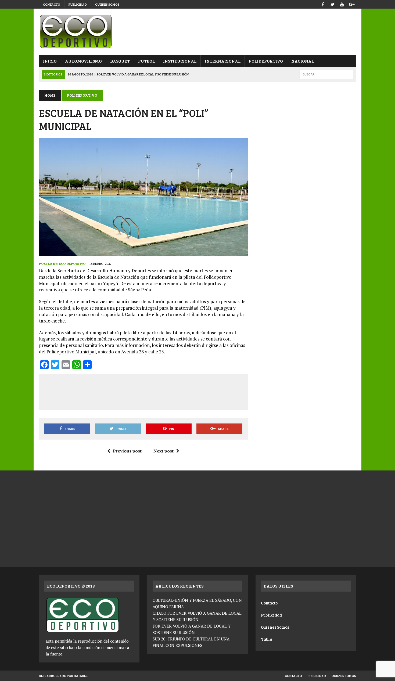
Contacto (51, 4)
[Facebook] (322, 3)
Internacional (222, 61)
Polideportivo (266, 61)
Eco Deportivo (72, 264)
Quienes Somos (107, 4)
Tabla (266, 639)
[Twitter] (332, 3)
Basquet (120, 61)
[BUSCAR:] (326, 74)
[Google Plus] (351, 3)
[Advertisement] (143, 391)
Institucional (179, 61)
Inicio (50, 61)
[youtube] (342, 3)
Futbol (146, 61)
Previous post (127, 451)
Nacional (302, 61)
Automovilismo (83, 61)
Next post (163, 451)
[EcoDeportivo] (197, 31)
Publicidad (78, 4)
